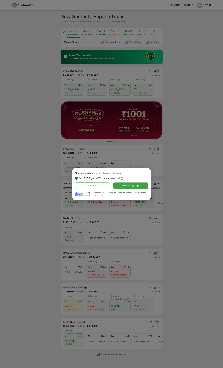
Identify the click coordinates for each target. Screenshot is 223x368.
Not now (92, 185)
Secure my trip (131, 185)
